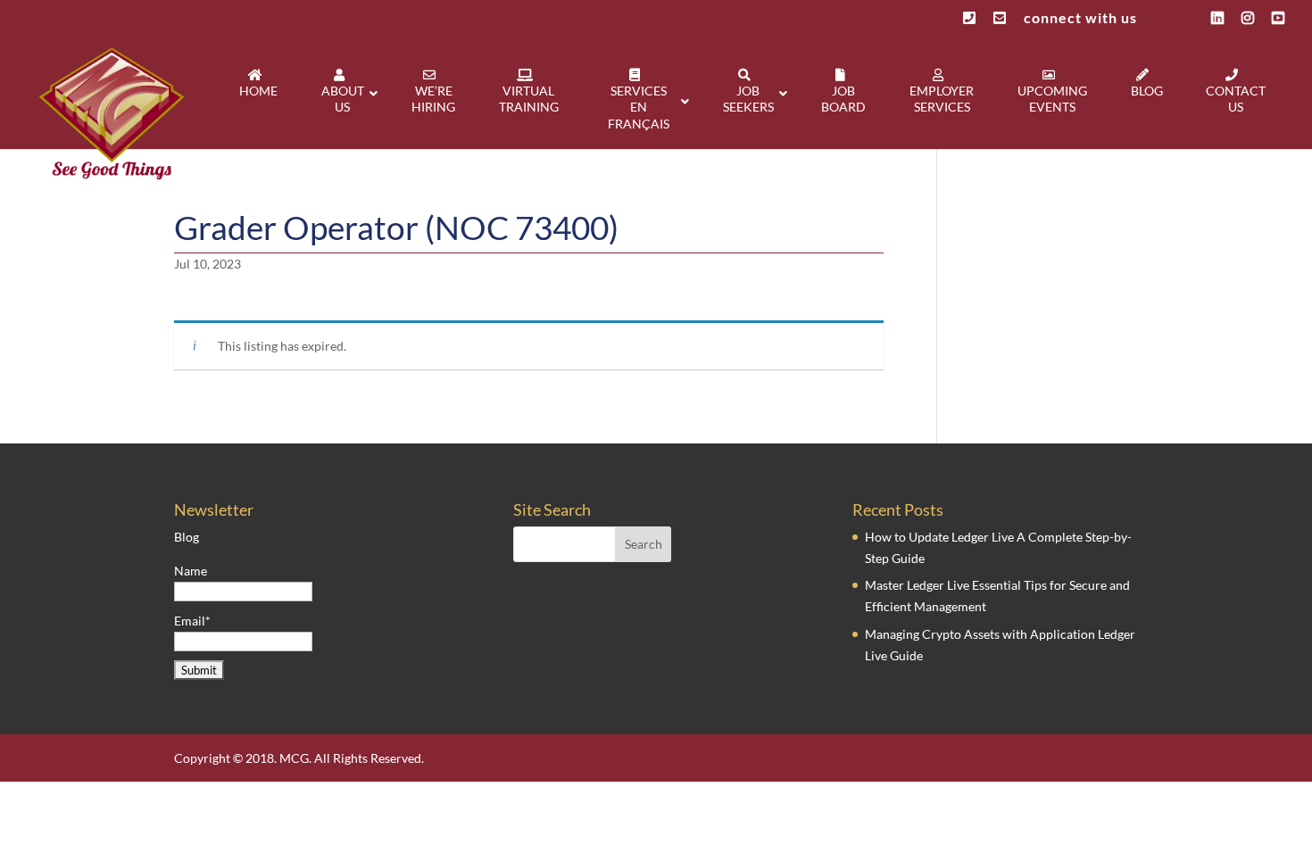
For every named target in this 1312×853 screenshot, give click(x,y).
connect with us (1080, 18)
